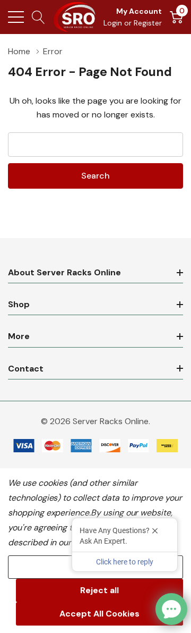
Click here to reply (124, 562)
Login (113, 23)
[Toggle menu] (16, 17)
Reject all (99, 590)
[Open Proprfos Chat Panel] (171, 609)
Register (148, 23)
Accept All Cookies (99, 613)
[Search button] (38, 17)
